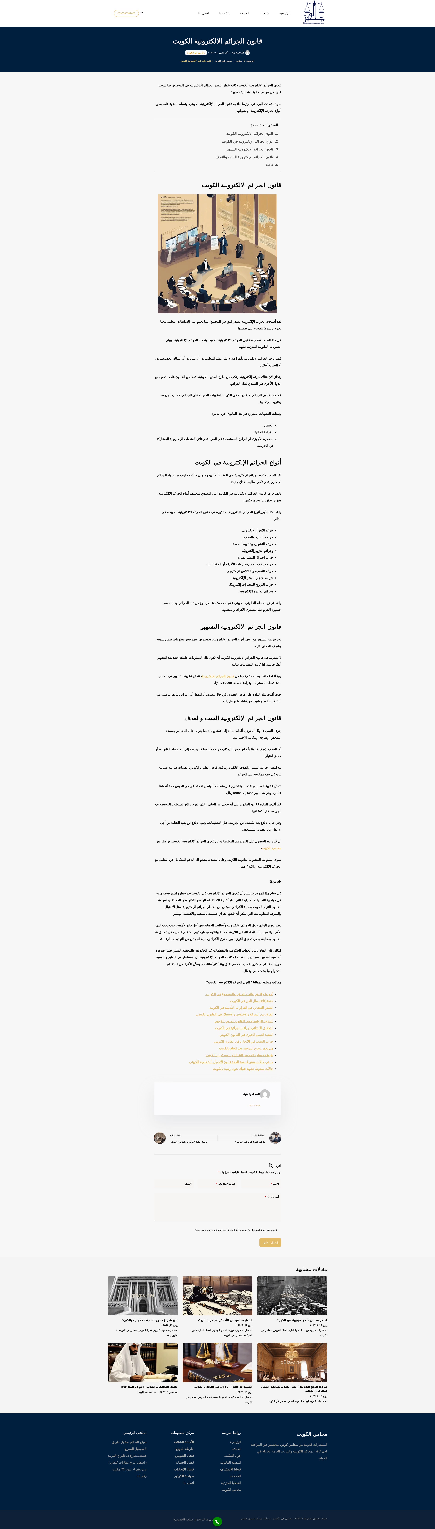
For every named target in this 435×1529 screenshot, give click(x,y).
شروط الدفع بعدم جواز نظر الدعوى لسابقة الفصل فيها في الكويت (294, 1389)
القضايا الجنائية (220, 1330)
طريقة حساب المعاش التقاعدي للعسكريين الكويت (239, 1055)
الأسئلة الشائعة (184, 1442)
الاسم (275, 1183)
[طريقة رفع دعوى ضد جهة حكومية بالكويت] (143, 1296)
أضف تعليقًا (272, 1197)
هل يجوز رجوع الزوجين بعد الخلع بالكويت (246, 1048)
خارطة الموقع (185, 1449)
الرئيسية (284, 13)
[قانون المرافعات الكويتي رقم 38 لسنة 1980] (143, 1362)
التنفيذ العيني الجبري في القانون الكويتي (246, 1035)
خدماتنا (264, 13)
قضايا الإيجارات (184, 1469)
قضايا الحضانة (185, 1462)
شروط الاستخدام (204, 1519)
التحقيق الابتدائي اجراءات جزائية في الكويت (244, 1028)
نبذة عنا (224, 13)
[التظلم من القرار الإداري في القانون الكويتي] (217, 1362)
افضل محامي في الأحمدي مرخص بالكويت (225, 1320)
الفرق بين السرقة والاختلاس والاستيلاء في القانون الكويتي (234, 1014)
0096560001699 (126, 13)
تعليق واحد (172, 1335)
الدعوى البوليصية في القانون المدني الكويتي (243, 1021)
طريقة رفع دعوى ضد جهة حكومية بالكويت (150, 1320)
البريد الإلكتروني (225, 1183)
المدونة (244, 13)
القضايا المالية (295, 1330)
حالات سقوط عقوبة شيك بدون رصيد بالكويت (243, 1069)
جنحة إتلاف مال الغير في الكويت (251, 1001)
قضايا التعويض (280, 1330)
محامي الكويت (271, 848)
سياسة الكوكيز (184, 1476)
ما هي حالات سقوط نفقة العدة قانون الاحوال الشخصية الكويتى (231, 1062)
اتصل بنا (203, 13)
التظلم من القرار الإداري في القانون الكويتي (222, 1386)
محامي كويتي (289, 1444)
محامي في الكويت (196, 52)
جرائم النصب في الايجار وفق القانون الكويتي (243, 1041)
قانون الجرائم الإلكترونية (218, 676)
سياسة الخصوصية (183, 1519)
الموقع (188, 1183)
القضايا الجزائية (231, 1483)
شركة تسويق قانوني (251, 1518)
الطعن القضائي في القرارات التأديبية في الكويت (241, 1007)
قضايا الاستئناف (230, 1469)
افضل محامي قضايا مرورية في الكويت (302, 1320)
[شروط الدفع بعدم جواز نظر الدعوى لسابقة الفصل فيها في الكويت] (292, 1362)
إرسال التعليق (270, 1242)
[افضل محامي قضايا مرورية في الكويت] (292, 1296)
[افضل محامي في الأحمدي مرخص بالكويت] (217, 1296)
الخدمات (235, 1476)
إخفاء (256, 125)
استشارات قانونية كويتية (315, 1330)
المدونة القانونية (230, 1462)
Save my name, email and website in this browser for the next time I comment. (235, 1230)
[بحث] (142, 13)
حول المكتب (232, 1455)
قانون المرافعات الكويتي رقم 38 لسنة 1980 (149, 1386)
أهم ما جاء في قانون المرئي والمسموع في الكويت (239, 994)
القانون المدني (295, 1401)
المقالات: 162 (254, 1105)
